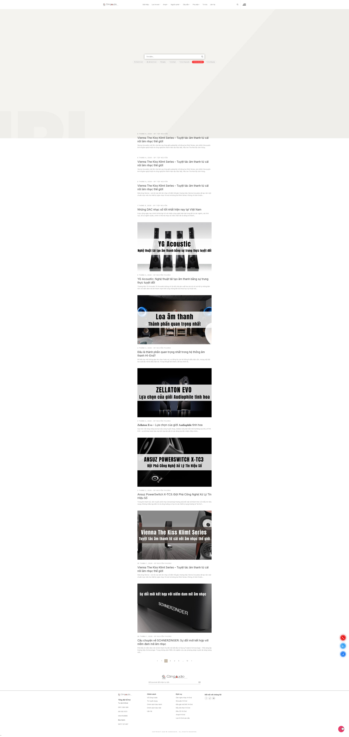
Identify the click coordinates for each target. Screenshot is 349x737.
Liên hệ (212, 4)
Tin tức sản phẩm (197, 62)
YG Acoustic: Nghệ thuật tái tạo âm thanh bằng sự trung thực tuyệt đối (172, 280)
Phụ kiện (196, 4)
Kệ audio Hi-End (181, 701)
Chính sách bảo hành (154, 704)
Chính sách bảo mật (154, 708)
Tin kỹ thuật (172, 62)
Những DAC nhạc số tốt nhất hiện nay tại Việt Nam (169, 209)
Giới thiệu (146, 4)
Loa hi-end (155, 4)
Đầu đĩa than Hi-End (183, 708)
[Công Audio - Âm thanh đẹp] (110, 4)
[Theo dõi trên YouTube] (213, 698)
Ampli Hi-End (180, 715)
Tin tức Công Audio (184, 62)
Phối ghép (163, 62)
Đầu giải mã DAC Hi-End (184, 704)
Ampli (165, 4)
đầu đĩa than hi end (151, 62)
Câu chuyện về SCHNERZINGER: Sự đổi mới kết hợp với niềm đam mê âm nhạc (173, 642)
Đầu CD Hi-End (181, 711)
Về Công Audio (152, 697)
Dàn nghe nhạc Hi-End (184, 697)
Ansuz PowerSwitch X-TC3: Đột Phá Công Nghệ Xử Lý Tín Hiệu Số (174, 496)
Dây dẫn (186, 4)
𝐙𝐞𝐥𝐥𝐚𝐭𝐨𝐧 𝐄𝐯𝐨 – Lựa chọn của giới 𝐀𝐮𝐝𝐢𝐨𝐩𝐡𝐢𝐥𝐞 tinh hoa (169, 425)
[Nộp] (202, 56)
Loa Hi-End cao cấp (183, 718)
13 (187, 661)
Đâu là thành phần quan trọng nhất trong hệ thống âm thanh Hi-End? (171, 353)
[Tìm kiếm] (237, 4)
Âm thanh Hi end (138, 62)
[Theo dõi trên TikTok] (209, 698)
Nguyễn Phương (164, 275)
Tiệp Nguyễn (162, 134)
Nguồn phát (175, 4)
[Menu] (244, 4)
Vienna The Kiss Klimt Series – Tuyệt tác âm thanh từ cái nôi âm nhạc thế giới (173, 139)
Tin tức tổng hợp (210, 62)
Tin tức (205, 4)
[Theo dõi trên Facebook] (206, 698)
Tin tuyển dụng (152, 701)
